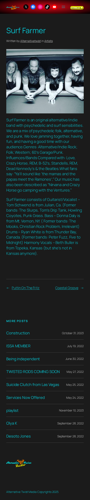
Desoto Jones (18, 436)
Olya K (11, 423)
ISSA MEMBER (18, 346)
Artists (48, 41)
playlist (12, 410)
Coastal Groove (66, 288)
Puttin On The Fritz (26, 288)
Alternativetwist (30, 41)
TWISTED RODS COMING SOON (33, 371)
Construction (18, 333)
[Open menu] (63, 6)
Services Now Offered (25, 397)
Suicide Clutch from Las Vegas (32, 384)
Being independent (23, 359)
